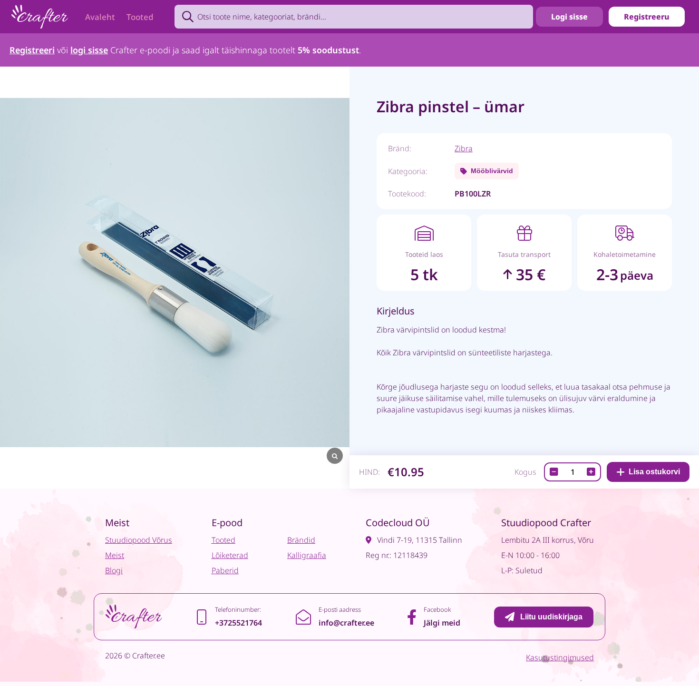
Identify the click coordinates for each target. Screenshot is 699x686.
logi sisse (89, 50)
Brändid (301, 540)
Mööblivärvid (492, 171)
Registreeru (647, 16)
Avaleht (100, 16)
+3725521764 (238, 622)
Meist (114, 555)
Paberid (225, 570)
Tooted (140, 16)
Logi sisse (569, 16)
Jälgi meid (442, 622)
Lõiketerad (230, 555)
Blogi (114, 570)
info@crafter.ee (346, 622)
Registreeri (32, 50)
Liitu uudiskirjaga (551, 617)
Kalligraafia (306, 555)
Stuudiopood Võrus (138, 540)
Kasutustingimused (560, 657)
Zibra (464, 148)
